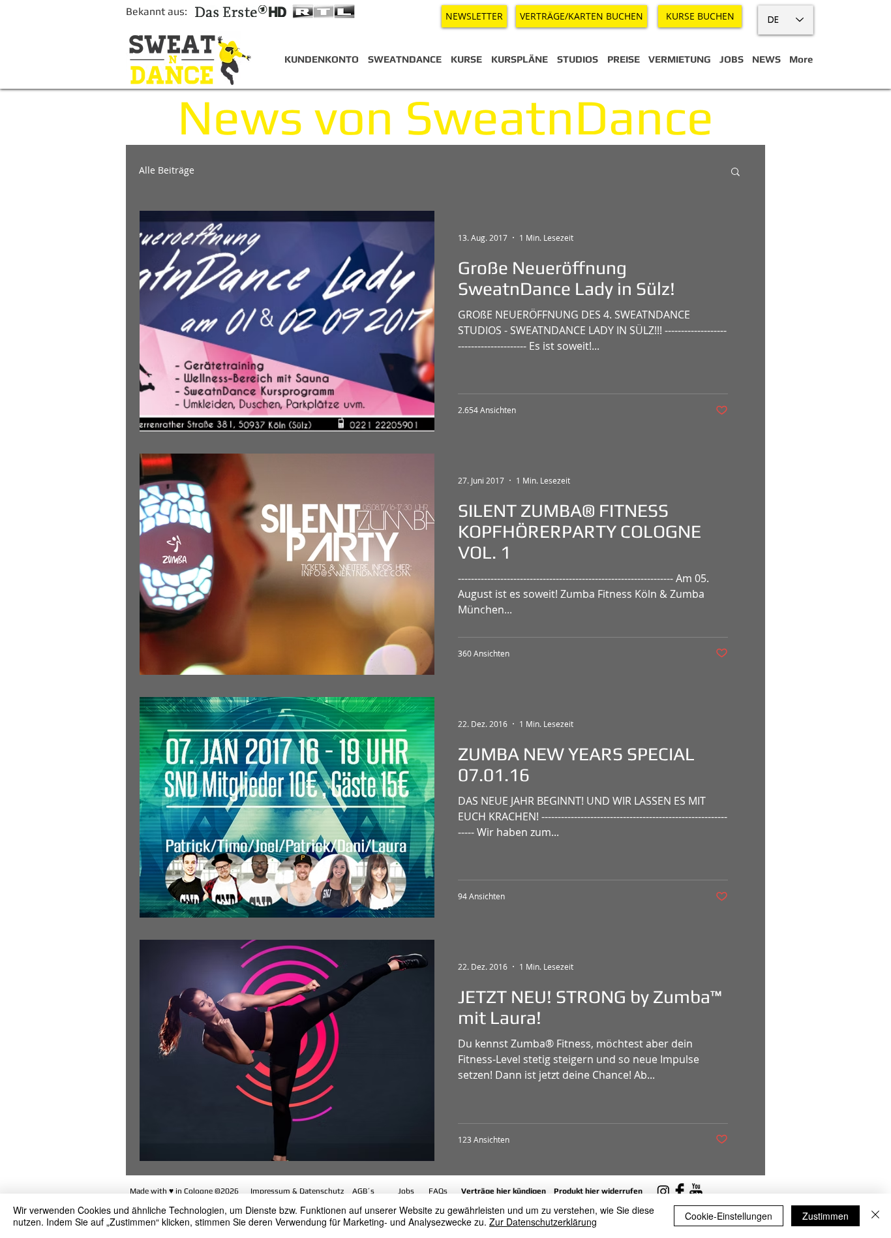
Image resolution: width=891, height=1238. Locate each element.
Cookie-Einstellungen (728, 1215)
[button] (735, 172)
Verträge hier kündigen (503, 1191)
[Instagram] (663, 1191)
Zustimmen (825, 1215)
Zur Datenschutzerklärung (543, 1221)
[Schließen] (875, 1216)
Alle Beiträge (166, 170)
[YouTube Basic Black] (696, 1191)
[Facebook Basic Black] (679, 1191)
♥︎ (171, 1191)
